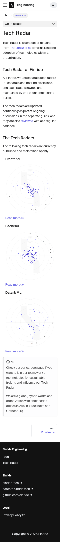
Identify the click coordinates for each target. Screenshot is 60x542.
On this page (13, 24)
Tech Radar (10, 463)
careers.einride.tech (16, 489)
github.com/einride (16, 495)
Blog (6, 457)
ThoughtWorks (20, 48)
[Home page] (6, 15)
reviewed (27, 121)
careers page (35, 368)
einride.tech (11, 483)
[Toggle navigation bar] (5, 5)
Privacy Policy (12, 515)
